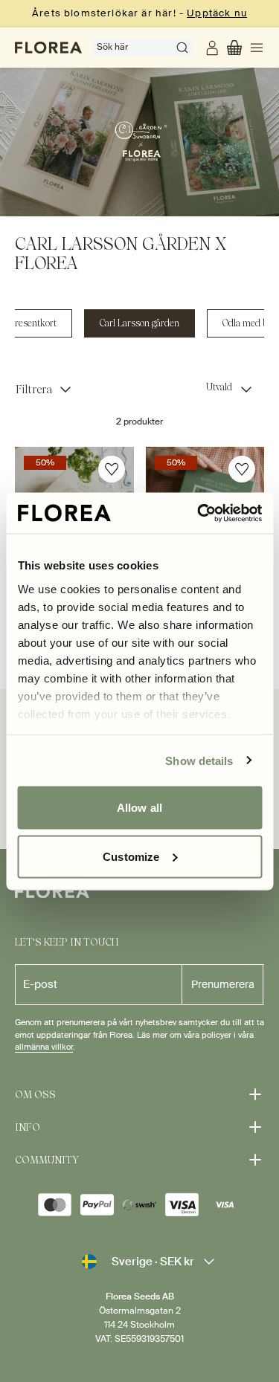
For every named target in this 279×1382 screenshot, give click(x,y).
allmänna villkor (44, 1047)
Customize (131, 856)
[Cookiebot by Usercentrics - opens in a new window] (198, 513)
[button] (234, 47)
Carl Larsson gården (139, 323)
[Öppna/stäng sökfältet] (182, 47)
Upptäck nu (217, 13)
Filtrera (34, 389)
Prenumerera (222, 984)
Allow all (139, 807)
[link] (214, 47)
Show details (199, 760)
